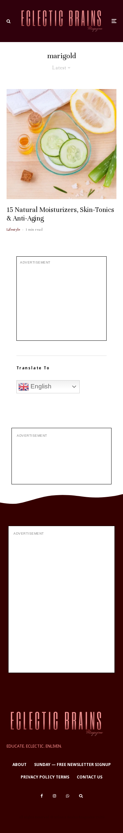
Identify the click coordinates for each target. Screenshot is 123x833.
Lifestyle (13, 229)
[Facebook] (42, 796)
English (40, 386)
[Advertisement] (61, 303)
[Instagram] (54, 796)
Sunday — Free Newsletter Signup (72, 764)
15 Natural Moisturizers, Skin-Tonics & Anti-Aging (60, 214)
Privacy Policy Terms (45, 777)
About (19, 764)
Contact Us (89, 777)
